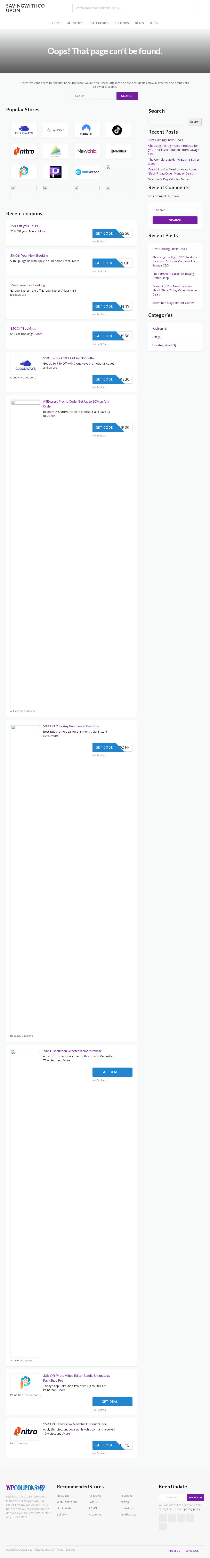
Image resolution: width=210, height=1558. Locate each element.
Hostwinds (127, 1508)
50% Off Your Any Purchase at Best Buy (71, 726)
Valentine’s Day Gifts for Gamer (169, 179)
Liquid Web (64, 1508)
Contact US (192, 1550)
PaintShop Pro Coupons (25, 1395)
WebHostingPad (67, 1502)
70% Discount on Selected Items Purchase (72, 1051)
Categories (99, 23)
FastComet (95, 1514)
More (41, 231)
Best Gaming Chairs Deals (165, 140)
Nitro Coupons (19, 1443)
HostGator (63, 1496)
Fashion (157, 328)
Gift (154, 337)
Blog (154, 23)
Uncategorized (162, 345)
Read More (20, 1517)
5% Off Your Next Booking (29, 255)
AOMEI (93, 1508)
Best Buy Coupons (21, 1036)
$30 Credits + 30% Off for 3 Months (68, 358)
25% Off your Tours (24, 226)
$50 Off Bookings (23, 328)
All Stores (75, 23)
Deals (139, 23)
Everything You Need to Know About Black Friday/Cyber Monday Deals (172, 171)
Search (156, 110)
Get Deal (110, 1072)
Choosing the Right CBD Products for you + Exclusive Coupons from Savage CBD (173, 150)
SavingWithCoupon (25, 8)
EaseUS (93, 1502)
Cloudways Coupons (23, 377)
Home (56, 23)
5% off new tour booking (27, 285)
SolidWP (62, 1514)
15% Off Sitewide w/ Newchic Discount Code (75, 1424)
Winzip (125, 1502)
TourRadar (127, 1496)
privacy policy (192, 1509)
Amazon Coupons (21, 1360)
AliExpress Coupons (22, 711)
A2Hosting (95, 1496)
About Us (174, 1550)
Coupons (122, 23)
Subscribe (196, 1497)
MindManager (129, 1514)
